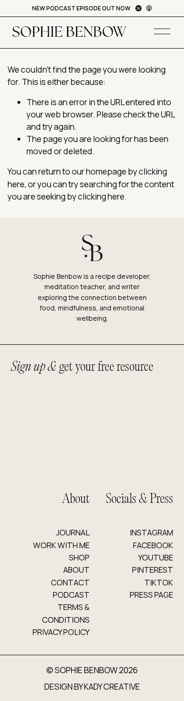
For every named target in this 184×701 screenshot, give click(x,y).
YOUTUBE (155, 557)
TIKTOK (158, 582)
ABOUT (76, 569)
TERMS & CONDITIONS (65, 613)
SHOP (79, 557)
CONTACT (70, 582)
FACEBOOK (153, 545)
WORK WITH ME (61, 545)
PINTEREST (152, 569)
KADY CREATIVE (112, 686)
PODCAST (71, 594)
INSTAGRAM (151, 532)
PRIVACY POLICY (61, 631)
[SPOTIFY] (138, 8)
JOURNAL (73, 532)
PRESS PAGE (151, 594)
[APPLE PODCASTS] (149, 8)
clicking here (101, 196)
